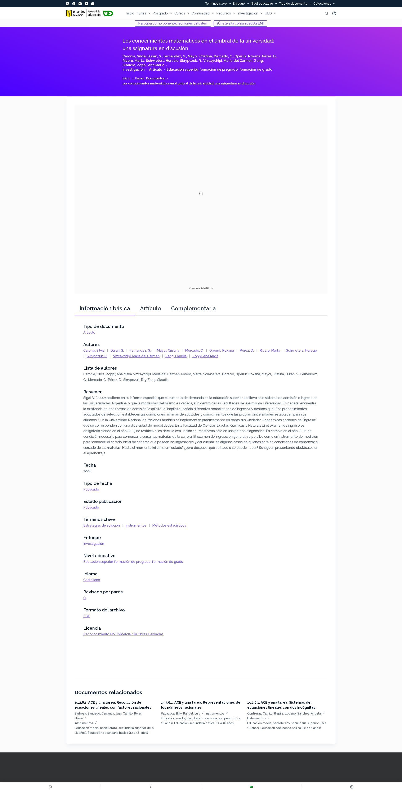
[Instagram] (80, 3)
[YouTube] (86, 3)
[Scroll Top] (352, 787)
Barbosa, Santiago (87, 713)
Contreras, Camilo (260, 713)
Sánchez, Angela (309, 713)
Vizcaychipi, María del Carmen (228, 61)
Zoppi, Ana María (150, 65)
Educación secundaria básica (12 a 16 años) (118, 732)
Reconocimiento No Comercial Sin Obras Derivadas (123, 634)
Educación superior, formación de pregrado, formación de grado (219, 69)
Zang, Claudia (176, 356)
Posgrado (160, 13)
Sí (84, 598)
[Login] (334, 13)
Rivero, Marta (133, 61)
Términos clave (216, 3)
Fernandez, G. (175, 56)
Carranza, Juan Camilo (117, 713)
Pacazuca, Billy (171, 713)
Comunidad (201, 13)
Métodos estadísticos (169, 525)
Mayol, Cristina (200, 56)
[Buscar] (326, 13)
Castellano (91, 580)
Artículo (155, 69)
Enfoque (239, 3)
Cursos (179, 13)
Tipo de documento (293, 3)
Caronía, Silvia (134, 56)
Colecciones (322, 3)
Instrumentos (136, 525)
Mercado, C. (223, 56)
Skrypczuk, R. (191, 61)
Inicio (130, 13)
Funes (141, 13)
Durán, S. (154, 56)
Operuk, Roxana (247, 56)
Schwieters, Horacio (162, 61)
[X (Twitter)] (67, 3)
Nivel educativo (262, 3)
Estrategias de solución (101, 525)
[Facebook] (73, 3)
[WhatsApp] (92, 3)
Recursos (223, 13)
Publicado (91, 489)
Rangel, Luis (191, 713)
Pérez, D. (269, 56)
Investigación (247, 13)
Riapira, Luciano (285, 713)
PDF (86, 616)
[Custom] (50, 787)
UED (268, 13)
